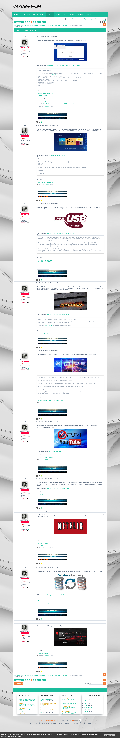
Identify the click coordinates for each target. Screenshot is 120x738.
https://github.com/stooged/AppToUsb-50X (58, 314)
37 (57, 478)
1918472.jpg (47, 655)
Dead (85, 709)
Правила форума (89, 19)
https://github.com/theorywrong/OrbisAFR (58, 488)
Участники (80, 19)
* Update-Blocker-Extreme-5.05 (45, 93)
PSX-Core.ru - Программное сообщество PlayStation (26, 25)
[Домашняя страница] (39, 122)
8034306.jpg (47, 263)
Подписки (102, 19)
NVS (85, 703)
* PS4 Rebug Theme (42, 653)
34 (57, 282)
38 (57, 511)
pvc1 (25, 36)
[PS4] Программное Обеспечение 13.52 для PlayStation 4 (27, 710)
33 (57, 203)
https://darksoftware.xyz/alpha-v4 (57, 155)
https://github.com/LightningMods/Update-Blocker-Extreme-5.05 (64, 65)
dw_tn (85, 700)
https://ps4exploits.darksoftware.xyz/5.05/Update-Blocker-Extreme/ (60, 101)
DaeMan (86, 711)
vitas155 (86, 705)
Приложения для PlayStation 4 (62, 25)
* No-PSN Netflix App (42, 543)
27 (40, 22)
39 (57, 567)
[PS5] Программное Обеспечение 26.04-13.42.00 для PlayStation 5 (27, 705)
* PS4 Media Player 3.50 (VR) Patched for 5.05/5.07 (51, 400)
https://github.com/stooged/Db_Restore (57, 595)
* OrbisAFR (40, 494)
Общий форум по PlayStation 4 (46, 25)
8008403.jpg (47, 106)
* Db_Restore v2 (41, 600)
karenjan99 (86, 701)
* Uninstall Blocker (42, 95)
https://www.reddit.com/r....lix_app (57, 537)
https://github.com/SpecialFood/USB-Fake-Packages (61, 233)
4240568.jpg (47, 184)
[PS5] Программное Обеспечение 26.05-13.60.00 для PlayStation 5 (27, 700)
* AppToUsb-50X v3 (42, 333)
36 (57, 421)
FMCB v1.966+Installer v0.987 (69, 703)
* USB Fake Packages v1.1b (44, 260)
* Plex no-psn (40, 545)
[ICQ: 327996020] (41, 122)
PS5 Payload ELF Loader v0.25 (47, 711)
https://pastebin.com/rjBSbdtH (48, 75)
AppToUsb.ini (48, 325)
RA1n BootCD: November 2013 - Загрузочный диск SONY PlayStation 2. (69, 714)
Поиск (97, 19)
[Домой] (27, 6)
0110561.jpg (47, 402)
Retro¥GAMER (88, 707)
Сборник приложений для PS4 (77, 25)
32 (57, 125)
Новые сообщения (71, 19)
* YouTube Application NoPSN (45, 457)
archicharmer (87, 713)
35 (57, 350)
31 (57, 36)
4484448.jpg (47, 459)
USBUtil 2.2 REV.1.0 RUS (68, 699)
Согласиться (109, 735)
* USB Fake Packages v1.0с (44, 261)
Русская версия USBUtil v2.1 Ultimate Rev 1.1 (69, 708)
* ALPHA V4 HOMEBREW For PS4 (46, 182)
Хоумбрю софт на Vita (46, 705)
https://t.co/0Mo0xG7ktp (54, 451)
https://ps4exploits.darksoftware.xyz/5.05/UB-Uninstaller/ (58, 104)
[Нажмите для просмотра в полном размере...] (70, 60)
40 (57, 622)
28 (42, 22)
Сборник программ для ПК (47, 699)
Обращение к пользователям (47, 720)
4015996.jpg (47, 603)
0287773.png (47, 547)
